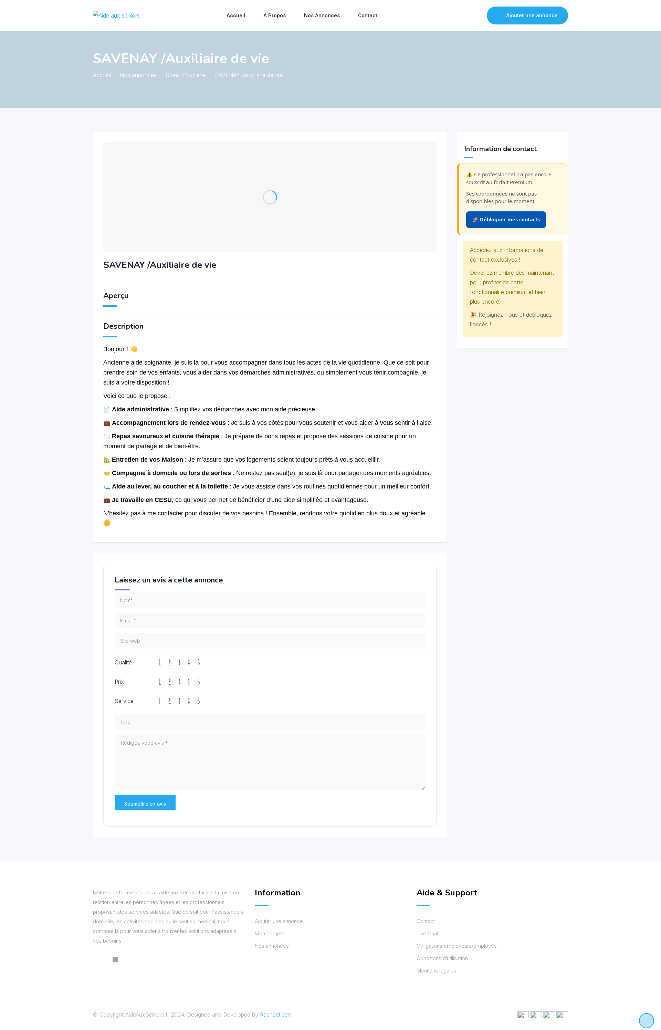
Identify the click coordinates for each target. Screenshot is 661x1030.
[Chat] (467, 15)
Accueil (236, 15)
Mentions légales (436, 970)
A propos (274, 15)
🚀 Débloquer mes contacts (506, 219)
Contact (367, 15)
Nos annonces (322, 15)
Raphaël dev (275, 1014)
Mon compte (270, 933)
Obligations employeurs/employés (457, 946)
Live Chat (427, 933)
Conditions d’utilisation (442, 958)
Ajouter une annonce (532, 15)
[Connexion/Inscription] (478, 15)
